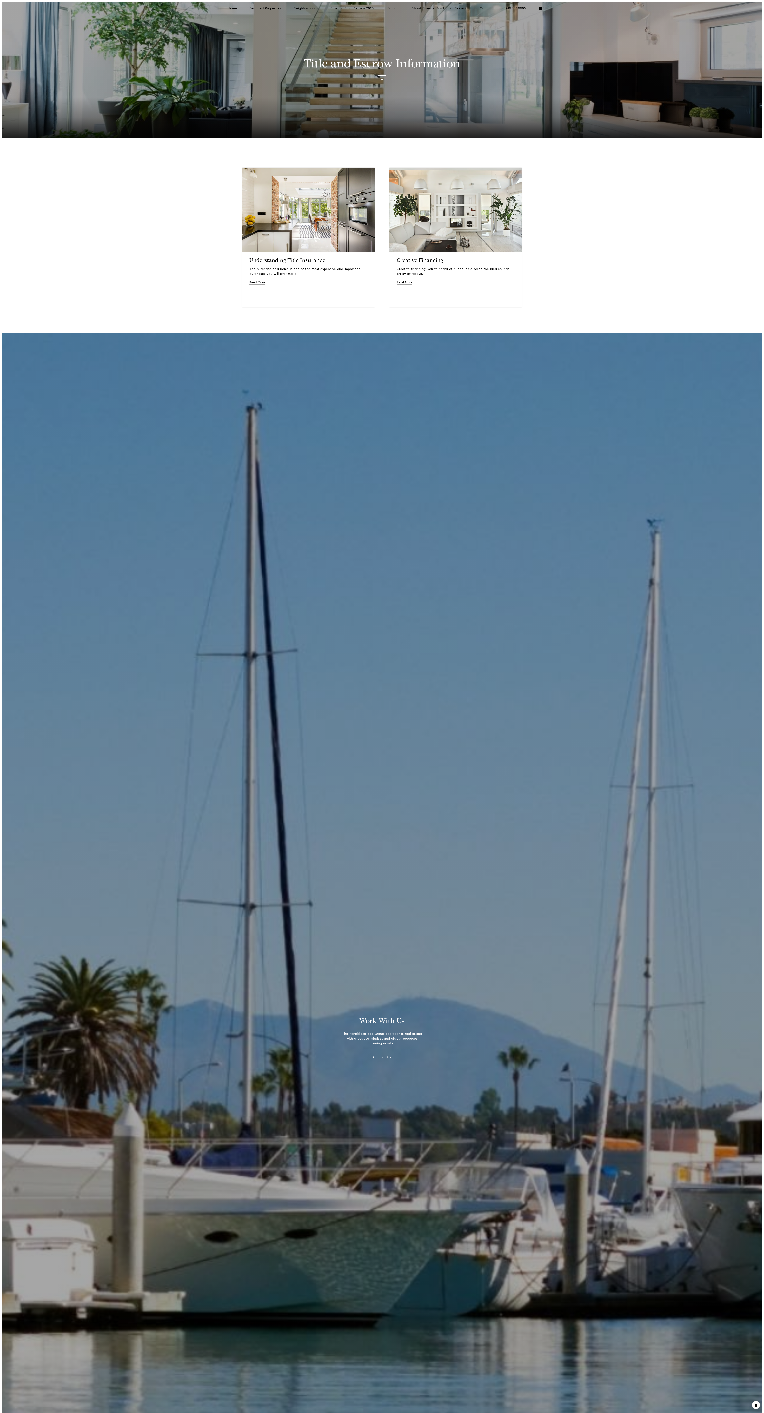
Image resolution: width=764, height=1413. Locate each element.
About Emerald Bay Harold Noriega (439, 8)
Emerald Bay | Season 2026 (352, 8)
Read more (257, 282)
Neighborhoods (306, 8)
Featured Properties (265, 8)
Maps (391, 8)
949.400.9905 (515, 8)
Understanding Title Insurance (287, 260)
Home (232, 8)
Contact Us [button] (382, 1057)
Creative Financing (420, 260)
